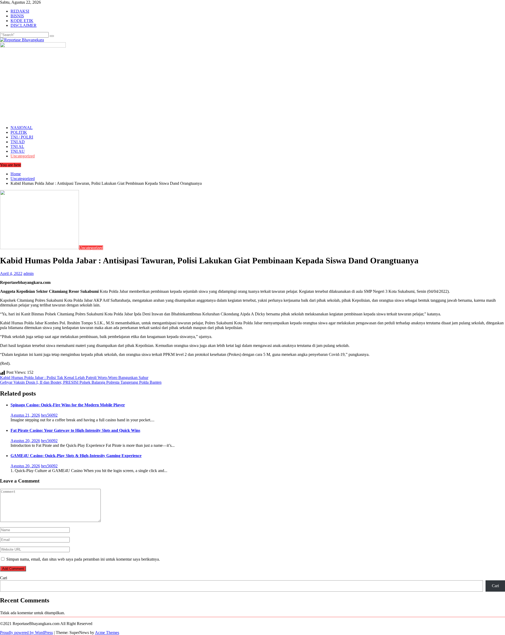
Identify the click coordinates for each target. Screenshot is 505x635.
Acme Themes (107, 632)
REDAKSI (20, 11)
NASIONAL (22, 127)
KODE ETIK (22, 20)
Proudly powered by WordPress (26, 632)
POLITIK (19, 132)
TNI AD (18, 142)
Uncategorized (23, 156)
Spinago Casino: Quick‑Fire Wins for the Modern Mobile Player (68, 405)
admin (28, 273)
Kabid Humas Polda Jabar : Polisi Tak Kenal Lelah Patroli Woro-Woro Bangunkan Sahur (74, 377)
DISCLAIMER (24, 25)
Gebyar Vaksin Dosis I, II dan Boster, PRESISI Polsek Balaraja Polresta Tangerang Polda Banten (80, 382)
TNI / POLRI (22, 137)
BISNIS (17, 16)
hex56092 (49, 415)
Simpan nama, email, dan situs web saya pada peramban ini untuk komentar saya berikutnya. (83, 559)
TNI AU (18, 151)
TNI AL (17, 146)
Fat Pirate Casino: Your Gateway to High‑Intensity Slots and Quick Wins (75, 430)
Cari (3, 578)
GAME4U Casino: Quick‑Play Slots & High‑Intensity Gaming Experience (76, 455)
